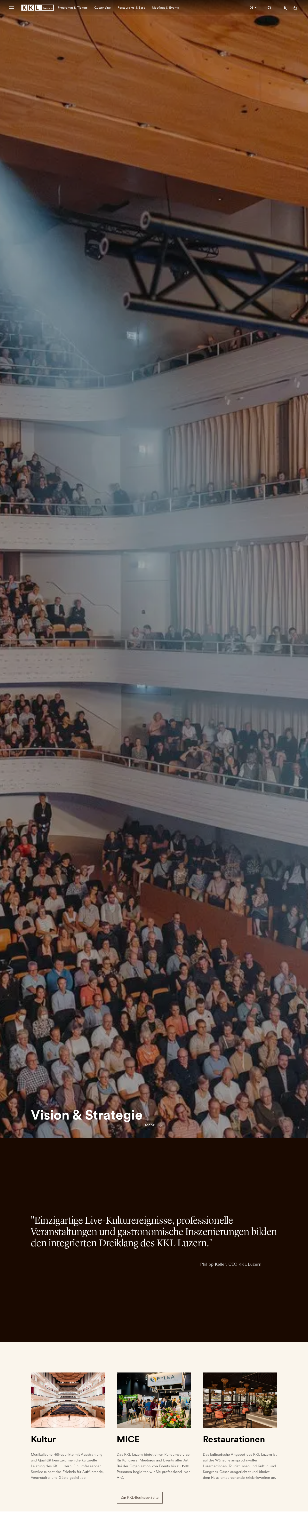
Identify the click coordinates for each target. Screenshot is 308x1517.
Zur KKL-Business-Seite (140, 1496)
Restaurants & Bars (131, 7)
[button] (11, 7)
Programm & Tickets (73, 7)
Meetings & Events (165, 7)
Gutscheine (102, 7)
